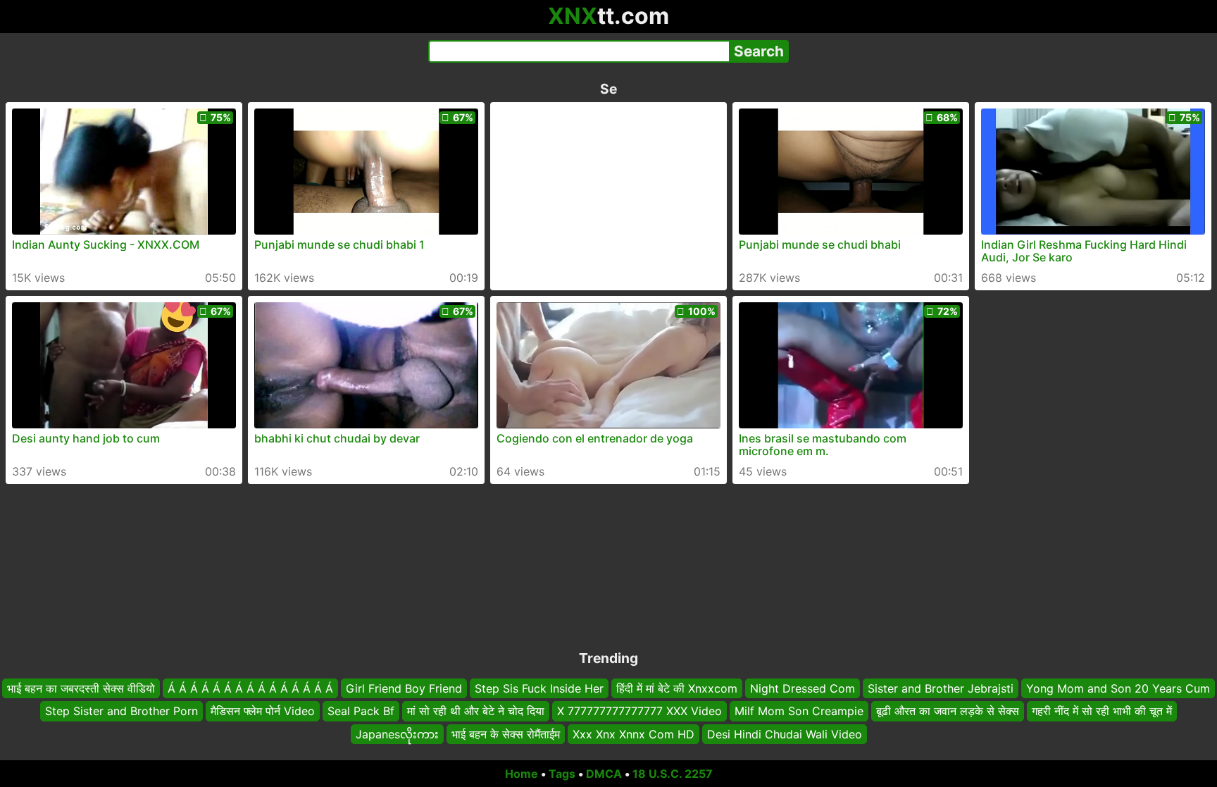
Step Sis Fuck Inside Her (539, 688)
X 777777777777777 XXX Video (639, 711)
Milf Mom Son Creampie (799, 711)
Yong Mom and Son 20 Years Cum (1118, 688)
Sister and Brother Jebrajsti (940, 688)
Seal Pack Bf (360, 711)
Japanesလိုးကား (397, 734)
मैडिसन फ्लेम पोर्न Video (263, 711)
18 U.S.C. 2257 (672, 773)
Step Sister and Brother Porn (121, 711)
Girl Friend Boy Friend (404, 688)
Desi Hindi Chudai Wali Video (784, 734)
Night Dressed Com (802, 688)
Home (521, 773)
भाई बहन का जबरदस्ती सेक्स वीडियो (81, 688)
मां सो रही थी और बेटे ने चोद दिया (475, 711)
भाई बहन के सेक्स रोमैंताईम (505, 734)
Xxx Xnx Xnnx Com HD (633, 734)
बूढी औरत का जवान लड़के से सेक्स (947, 711)
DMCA (604, 773)
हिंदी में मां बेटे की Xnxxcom (676, 688)
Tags (562, 773)
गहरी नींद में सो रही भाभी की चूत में (1102, 711)
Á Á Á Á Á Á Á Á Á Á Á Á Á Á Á (250, 688)
